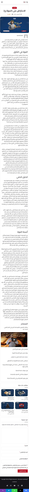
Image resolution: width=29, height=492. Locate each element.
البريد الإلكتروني (24, 452)
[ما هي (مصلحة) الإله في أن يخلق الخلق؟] (7, 405)
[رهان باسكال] (21, 405)
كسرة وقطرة (11, 398)
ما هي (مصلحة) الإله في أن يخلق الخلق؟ (7, 411)
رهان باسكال (25, 410)
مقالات (14, 8)
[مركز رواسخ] (22, 2)
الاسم (26, 446)
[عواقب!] (21, 392)
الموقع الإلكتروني (23, 459)
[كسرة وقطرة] (7, 392)
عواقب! (26, 398)
